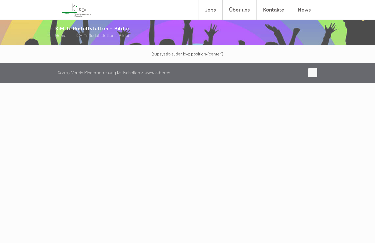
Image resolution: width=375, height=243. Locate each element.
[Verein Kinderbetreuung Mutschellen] (76, 10)
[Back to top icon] (312, 72)
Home (60, 35)
